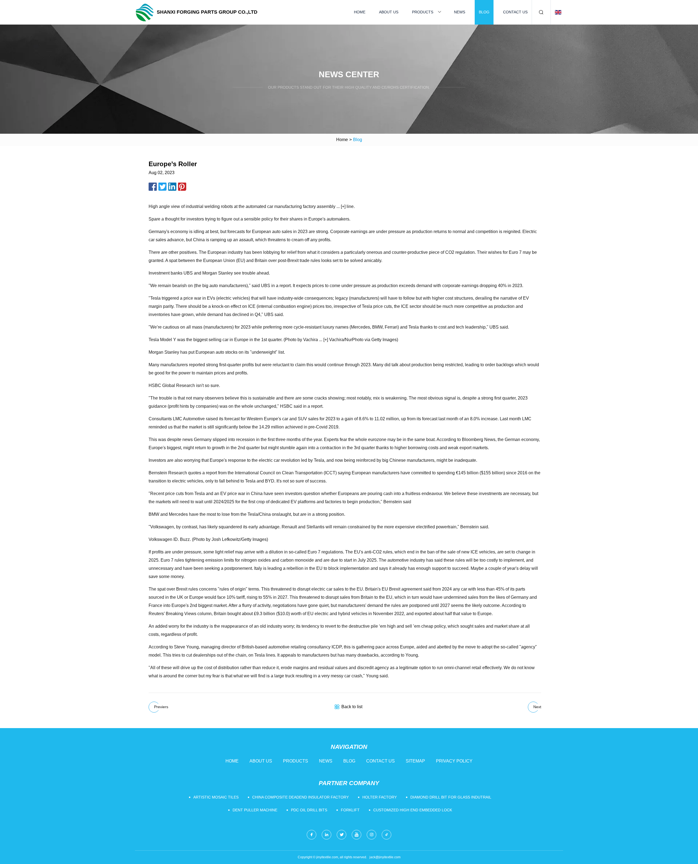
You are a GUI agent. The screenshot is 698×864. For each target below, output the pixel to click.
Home (359, 12)
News (459, 12)
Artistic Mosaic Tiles (216, 797)
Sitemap (415, 761)
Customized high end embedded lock (412, 810)
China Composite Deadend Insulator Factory (300, 797)
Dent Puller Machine (255, 810)
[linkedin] (326, 834)
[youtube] (356, 834)
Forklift (350, 810)
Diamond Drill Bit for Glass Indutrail (450, 797)
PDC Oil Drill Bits (309, 810)
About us (388, 12)
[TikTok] (386, 834)
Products (422, 12)
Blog (484, 12)
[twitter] (341, 834)
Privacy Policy (454, 761)
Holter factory (379, 797)
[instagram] (371, 834)
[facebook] (311, 834)
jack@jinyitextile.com (385, 857)
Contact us (515, 12)
